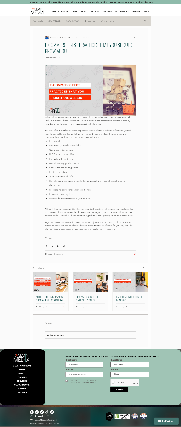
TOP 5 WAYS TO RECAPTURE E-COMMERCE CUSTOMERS (87, 298)
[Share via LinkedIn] (58, 246)
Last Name (116, 360)
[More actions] (134, 37)
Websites (90, 21)
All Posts (38, 21)
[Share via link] (64, 246)
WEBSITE (21, 388)
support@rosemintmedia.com (46, 420)
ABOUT (21, 373)
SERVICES (22, 381)
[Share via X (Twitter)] (52, 246)
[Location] (31, 416)
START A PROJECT (22, 366)
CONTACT (22, 392)
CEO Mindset (55, 21)
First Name (71, 360)
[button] (84, 11)
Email (69, 369)
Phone (114, 369)
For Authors (107, 21)
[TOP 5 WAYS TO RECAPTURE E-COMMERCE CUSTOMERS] (90, 282)
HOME (22, 369)
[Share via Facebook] (46, 246)
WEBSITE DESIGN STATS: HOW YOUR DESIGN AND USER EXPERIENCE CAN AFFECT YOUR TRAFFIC (49, 298)
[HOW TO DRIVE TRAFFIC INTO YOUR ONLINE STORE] (130, 282)
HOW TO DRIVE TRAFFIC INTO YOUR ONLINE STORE (129, 298)
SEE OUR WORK (22, 385)
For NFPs (21, 377)
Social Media (73, 21)
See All (145, 268)
